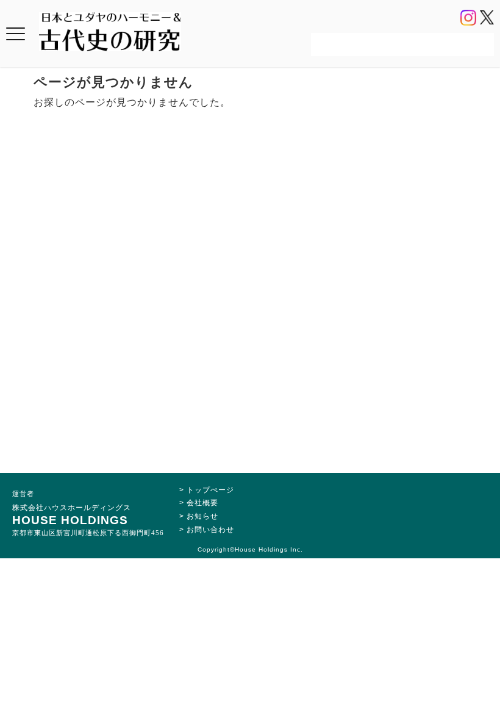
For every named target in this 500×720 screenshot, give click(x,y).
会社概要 (202, 503)
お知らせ (202, 516)
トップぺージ (210, 490)
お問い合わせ (210, 529)
